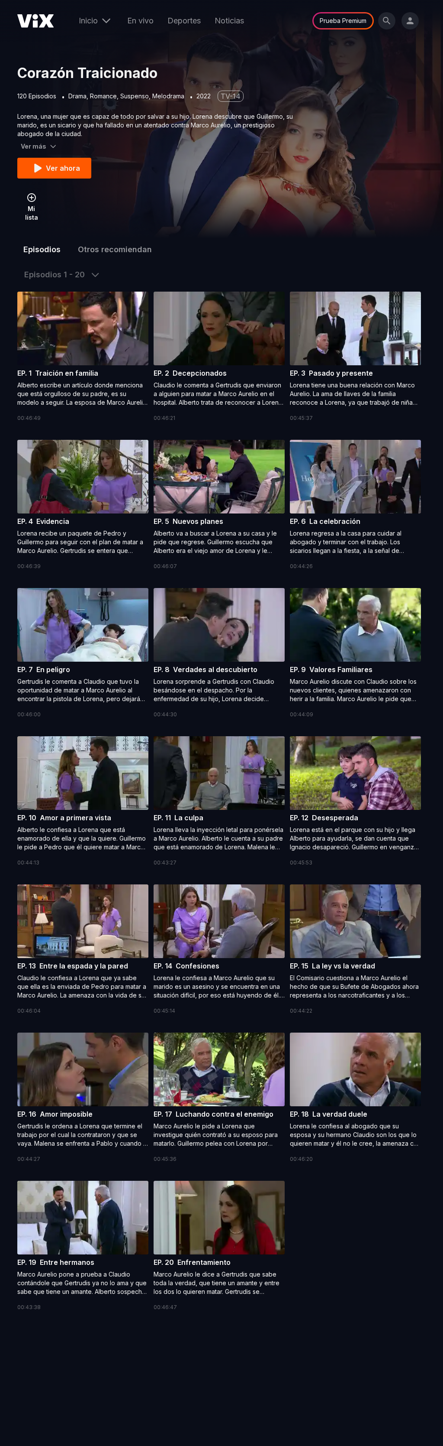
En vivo (140, 20)
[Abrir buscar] (386, 20)
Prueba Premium (343, 20)
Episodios (42, 249)
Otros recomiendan (115, 249)
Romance (103, 96)
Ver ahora (63, 168)
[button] (82, 357)
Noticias (229, 20)
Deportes (184, 20)
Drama (77, 96)
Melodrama (168, 96)
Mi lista (31, 213)
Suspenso (134, 96)
